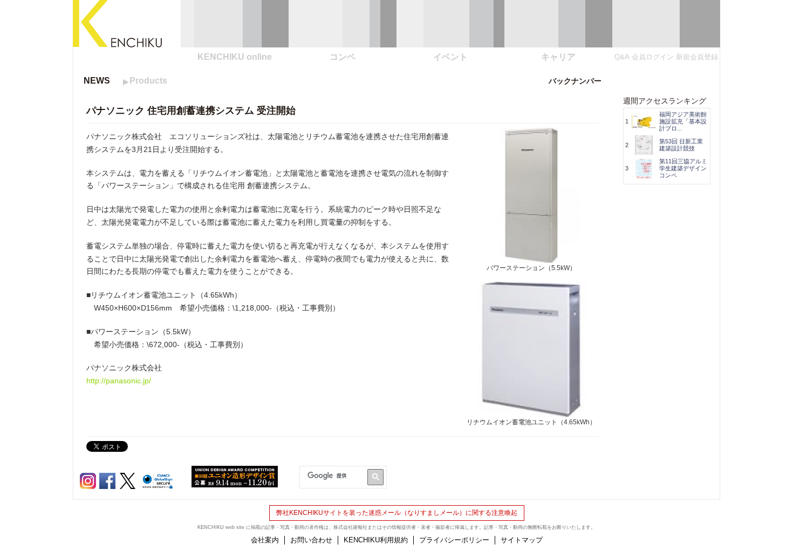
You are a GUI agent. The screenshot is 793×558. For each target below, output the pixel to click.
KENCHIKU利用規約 (376, 540)
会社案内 (265, 540)
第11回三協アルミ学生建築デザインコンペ (683, 168)
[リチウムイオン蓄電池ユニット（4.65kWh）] (531, 411)
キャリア (558, 56)
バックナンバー (575, 81)
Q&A (622, 57)
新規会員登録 (697, 57)
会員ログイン (653, 57)
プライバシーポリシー (454, 540)
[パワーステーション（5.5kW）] (531, 256)
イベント (450, 56)
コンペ (343, 56)
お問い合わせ (311, 540)
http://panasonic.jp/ (118, 380)
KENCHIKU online (234, 56)
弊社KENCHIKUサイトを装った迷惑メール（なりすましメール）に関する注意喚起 (396, 512)
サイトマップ (522, 540)
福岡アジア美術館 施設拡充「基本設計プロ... (683, 121)
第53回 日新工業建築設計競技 (681, 144)
